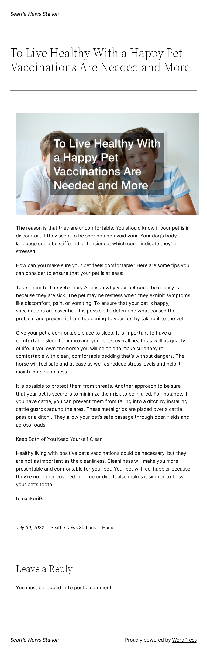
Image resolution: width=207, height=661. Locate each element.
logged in (56, 587)
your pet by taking (135, 318)
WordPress (184, 640)
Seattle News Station (34, 14)
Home (108, 527)
